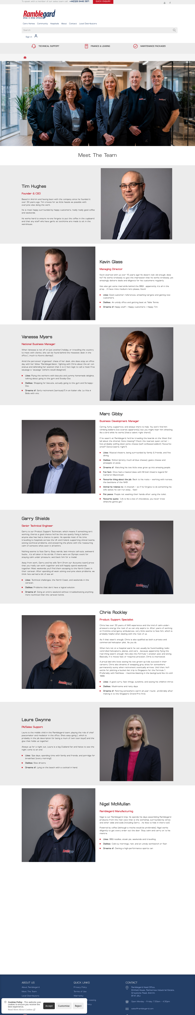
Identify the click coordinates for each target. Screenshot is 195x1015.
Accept (49, 1005)
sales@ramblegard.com (142, 1009)
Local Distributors (88, 24)
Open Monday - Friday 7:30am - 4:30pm (150, 1001)
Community (42, 24)
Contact (73, 24)
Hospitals (54, 24)
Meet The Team (29, 991)
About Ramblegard (31, 987)
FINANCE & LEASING (100, 46)
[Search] (174, 30)
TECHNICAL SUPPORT (49, 46)
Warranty (78, 996)
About (64, 24)
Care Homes (29, 24)
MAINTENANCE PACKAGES (153, 46)
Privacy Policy (80, 987)
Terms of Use (80, 991)
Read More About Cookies (20, 1009)
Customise (64, 1005)
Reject (78, 1005)
